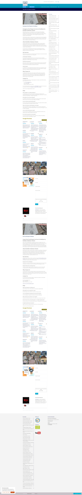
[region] (8, 490)
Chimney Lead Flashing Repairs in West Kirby (53, 81)
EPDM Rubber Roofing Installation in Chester (53, 69)
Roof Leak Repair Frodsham (28, 236)
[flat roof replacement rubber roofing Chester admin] (44, 168)
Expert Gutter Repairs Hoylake (26, 437)
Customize (4, 492)
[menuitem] (24, 7)
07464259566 (46, 1)
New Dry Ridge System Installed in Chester (54, 64)
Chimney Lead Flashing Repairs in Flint (53, 72)
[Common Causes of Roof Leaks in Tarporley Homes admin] (32, 164)
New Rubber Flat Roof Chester (26, 419)
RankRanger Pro (37, 209)
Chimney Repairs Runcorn (52, 47)
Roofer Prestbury (51, 32)
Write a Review (44, 309)
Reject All (8, 492)
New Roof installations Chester (52, 15)
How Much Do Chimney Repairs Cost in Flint (53, 74)
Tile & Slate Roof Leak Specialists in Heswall (53, 92)
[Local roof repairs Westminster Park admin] (38, 164)
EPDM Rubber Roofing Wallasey (52, 30)
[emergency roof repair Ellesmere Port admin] (32, 168)
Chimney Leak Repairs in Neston (53, 58)
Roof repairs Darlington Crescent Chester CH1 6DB (54, 23)
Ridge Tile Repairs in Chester (52, 67)
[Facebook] (23, 218)
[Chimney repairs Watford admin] (44, 173)
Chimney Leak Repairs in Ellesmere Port (53, 55)
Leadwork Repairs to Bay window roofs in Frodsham (54, 63)
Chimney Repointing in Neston (52, 59)
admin (24, 220)
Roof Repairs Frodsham (27, 220)
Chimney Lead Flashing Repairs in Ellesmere (53, 54)
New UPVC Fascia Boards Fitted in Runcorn (54, 86)
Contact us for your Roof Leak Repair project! (28, 283)
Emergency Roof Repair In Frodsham (30, 26)
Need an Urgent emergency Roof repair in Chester (54, 29)
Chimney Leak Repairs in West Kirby (53, 77)
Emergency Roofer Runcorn (52, 46)
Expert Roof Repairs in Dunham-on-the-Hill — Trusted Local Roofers (53, 38)
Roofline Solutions (29, 493)
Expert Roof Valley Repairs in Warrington (54, 76)
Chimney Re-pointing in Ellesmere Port (27, 457)
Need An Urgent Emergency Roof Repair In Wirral (54, 26)
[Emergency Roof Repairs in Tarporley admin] (44, 164)
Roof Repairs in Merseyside (52, 61)
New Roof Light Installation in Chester (53, 18)
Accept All (13, 492)
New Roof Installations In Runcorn (53, 43)
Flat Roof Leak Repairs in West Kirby (27, 488)
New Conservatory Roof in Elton (53, 21)
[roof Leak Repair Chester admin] (26, 164)
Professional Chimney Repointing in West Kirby (54, 83)
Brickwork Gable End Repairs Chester (53, 19)
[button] (77, 493)
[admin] (38, 168)
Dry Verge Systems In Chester (52, 33)
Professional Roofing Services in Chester (28, 453)
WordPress (36, 493)
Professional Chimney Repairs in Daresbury (53, 40)
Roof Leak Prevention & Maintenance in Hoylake (53, 88)
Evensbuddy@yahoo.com (51, 1)
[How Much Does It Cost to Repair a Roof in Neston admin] (26, 168)
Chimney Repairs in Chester (52, 49)
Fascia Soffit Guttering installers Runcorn (28, 446)
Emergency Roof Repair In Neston (53, 24)
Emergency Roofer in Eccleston (52, 36)
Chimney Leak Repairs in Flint (52, 71)
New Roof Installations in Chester (53, 50)
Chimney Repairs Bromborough (52, 42)
